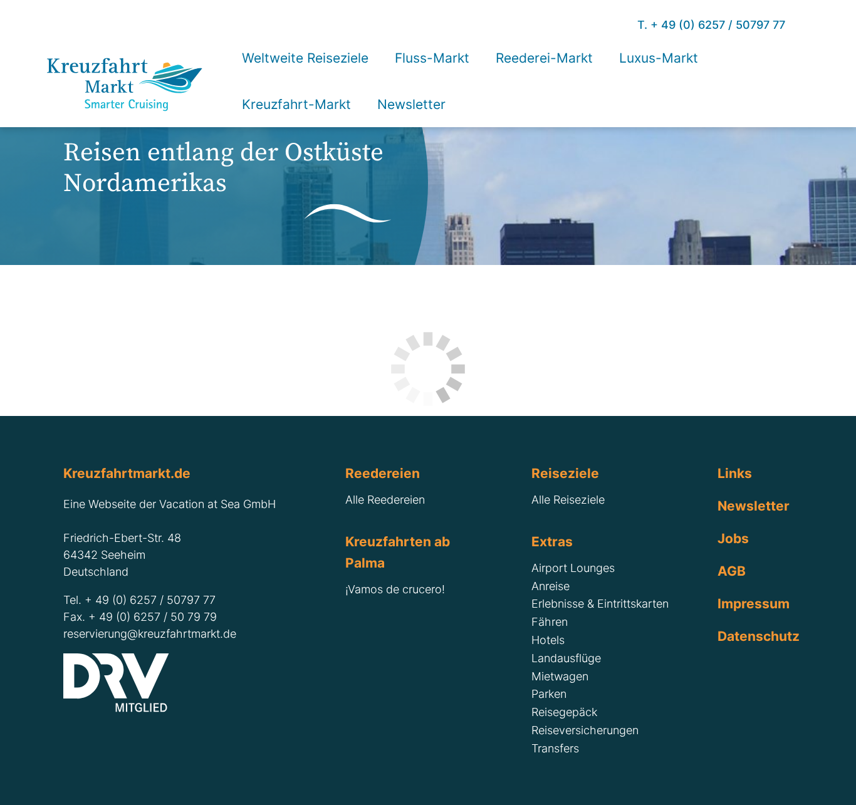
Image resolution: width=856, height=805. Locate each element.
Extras (552, 541)
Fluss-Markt (432, 57)
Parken (548, 693)
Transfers (555, 748)
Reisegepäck (564, 712)
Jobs (733, 538)
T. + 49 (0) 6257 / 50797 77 (711, 24)
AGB (732, 571)
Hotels (548, 640)
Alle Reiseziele (568, 499)
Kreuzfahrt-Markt (296, 104)
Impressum (754, 603)
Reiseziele (565, 473)
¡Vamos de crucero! (395, 589)
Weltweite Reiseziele (305, 57)
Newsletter (754, 505)
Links (735, 473)
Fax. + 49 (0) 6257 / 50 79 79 (140, 616)
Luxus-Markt (658, 57)
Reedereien (382, 473)
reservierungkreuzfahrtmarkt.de (149, 633)
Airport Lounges (573, 567)
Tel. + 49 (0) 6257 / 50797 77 (139, 599)
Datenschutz (755, 636)
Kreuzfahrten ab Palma (397, 552)
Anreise (550, 586)
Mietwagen (559, 676)
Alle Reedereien (385, 499)
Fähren (549, 621)
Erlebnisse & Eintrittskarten (600, 603)
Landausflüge (566, 658)
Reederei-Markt (544, 57)
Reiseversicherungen (585, 730)
